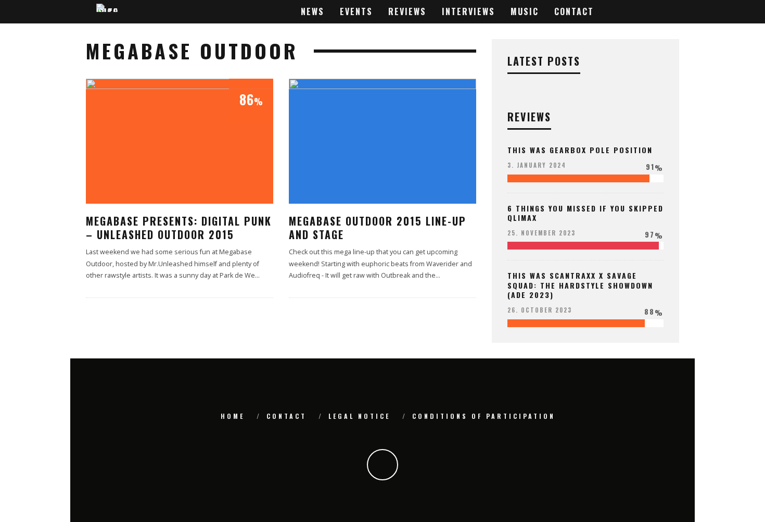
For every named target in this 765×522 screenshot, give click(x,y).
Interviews (468, 11)
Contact (574, 11)
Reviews (407, 11)
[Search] (669, 11)
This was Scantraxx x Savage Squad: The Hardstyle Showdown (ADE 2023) (580, 285)
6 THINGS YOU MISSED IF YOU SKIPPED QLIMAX (585, 213)
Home (233, 416)
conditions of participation (483, 416)
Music (525, 11)
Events (356, 11)
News (312, 11)
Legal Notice (359, 416)
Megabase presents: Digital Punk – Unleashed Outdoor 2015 (179, 227)
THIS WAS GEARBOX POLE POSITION (580, 149)
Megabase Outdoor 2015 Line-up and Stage (377, 227)
